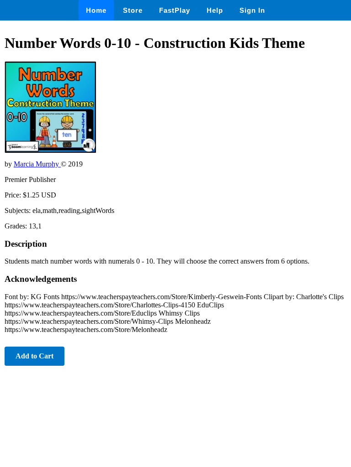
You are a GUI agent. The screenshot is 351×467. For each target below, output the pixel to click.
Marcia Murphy (37, 164)
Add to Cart (34, 356)
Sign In (252, 10)
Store (133, 10)
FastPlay (174, 10)
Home (96, 10)
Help (215, 10)
